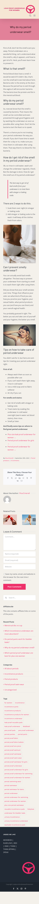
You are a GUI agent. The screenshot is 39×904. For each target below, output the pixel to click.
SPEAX (5, 852)
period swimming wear (12, 781)
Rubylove (31, 809)
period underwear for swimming (16, 797)
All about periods (12, 668)
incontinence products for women (16, 715)
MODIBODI (7, 840)
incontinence (19, 703)
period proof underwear (13, 766)
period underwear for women (15, 801)
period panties (9, 734)
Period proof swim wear (14, 684)
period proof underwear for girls (16, 770)
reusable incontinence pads (14, 809)
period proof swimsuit (12, 750)
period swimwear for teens (14, 789)
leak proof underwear (12, 726)
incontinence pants (11, 707)
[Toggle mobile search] (30, 15)
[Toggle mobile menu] (34, 15)
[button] (4, 519)
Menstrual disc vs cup (13, 625)
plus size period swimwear (14, 805)
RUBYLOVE (7, 843)
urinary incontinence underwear (16, 821)
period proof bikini (11, 738)
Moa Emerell (9, 458)
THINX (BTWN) (9, 849)
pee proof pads (9, 730)
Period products (11, 679)
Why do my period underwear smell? (19, 647)
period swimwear (10, 785)
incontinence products (12, 711)
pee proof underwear (26, 730)
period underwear (11, 793)
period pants (22, 734)
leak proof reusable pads (13, 722)
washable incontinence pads (14, 825)
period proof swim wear (13, 758)
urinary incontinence (12, 817)
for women (8, 703)
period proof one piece (12, 746)
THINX (12, 846)
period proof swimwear (12, 754)
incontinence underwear (13, 718)
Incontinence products (14, 674)
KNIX (6, 846)
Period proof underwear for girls (21, 440)
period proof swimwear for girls (15, 762)
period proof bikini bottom (14, 742)
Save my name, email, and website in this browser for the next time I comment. (19, 577)
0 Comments (15, 460)
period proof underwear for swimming (18, 774)
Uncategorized (11, 690)
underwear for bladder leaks (14, 813)
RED (15, 843)
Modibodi (26, 726)
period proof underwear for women (17, 778)
